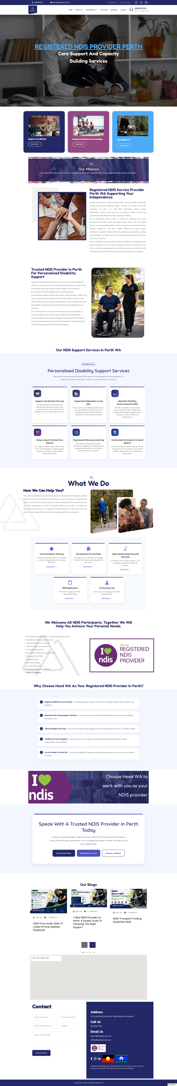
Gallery (124, 10)
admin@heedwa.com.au (101, 1036)
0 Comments (52, 917)
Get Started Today (63, 853)
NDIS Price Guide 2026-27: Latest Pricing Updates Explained (48, 926)
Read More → (51, 567)
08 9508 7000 (96, 1026)
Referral (114, 10)
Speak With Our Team (88, 853)
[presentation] (84, 945)
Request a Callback (113, 853)
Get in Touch (112, 2)
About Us (78, 10)
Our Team (104, 10)
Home (70, 10)
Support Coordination (33, 672)
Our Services (90, 10)
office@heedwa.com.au (101, 1040)
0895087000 (140, 8)
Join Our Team (125, 2)
